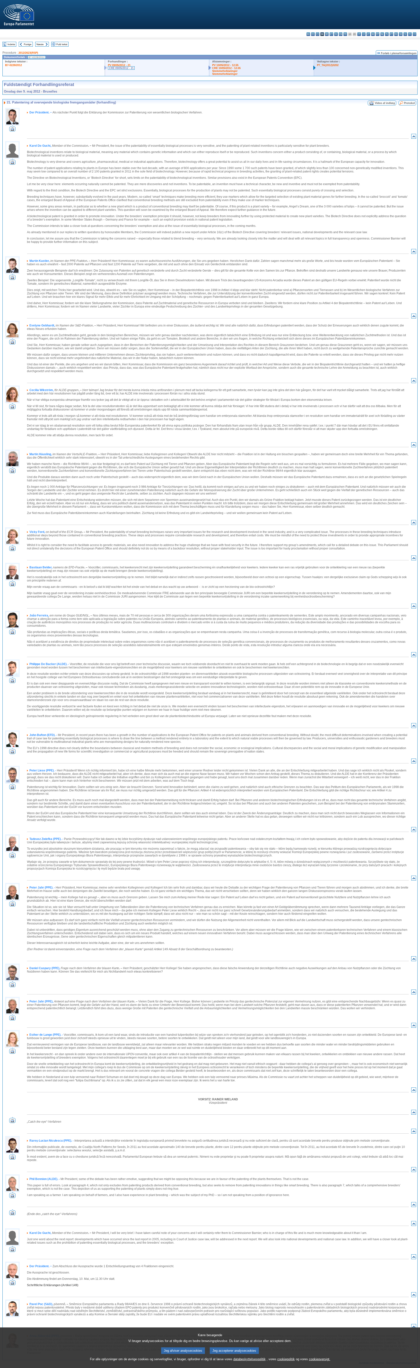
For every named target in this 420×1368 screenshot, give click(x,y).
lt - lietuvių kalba (368, 34)
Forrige (28, 44)
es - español (313, 34)
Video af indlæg (385, 103)
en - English (340, 34)
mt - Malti (377, 34)
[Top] (414, 137)
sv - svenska (414, 34)
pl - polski (387, 34)
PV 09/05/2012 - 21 (119, 65)
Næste (40, 44)
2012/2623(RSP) (28, 52)
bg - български (308, 34)
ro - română (396, 34)
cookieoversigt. (319, 1359)
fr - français (345, 34)
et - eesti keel (331, 34)
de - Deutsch (327, 34)
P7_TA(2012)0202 (328, 65)
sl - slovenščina (405, 34)
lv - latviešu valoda (364, 34)
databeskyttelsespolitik (249, 1359)
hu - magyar (373, 34)
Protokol (409, 103)
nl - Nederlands (382, 34)
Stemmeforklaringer (224, 70)
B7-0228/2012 (13, 65)
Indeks (11, 44)
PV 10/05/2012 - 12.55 (225, 65)
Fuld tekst (61, 44)
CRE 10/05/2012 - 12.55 (226, 68)
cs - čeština (317, 34)
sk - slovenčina (400, 34)
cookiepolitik (286, 1359)
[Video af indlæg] (12, 130)
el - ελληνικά (336, 34)
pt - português (391, 34)
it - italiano (359, 34)
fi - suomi (410, 34)
